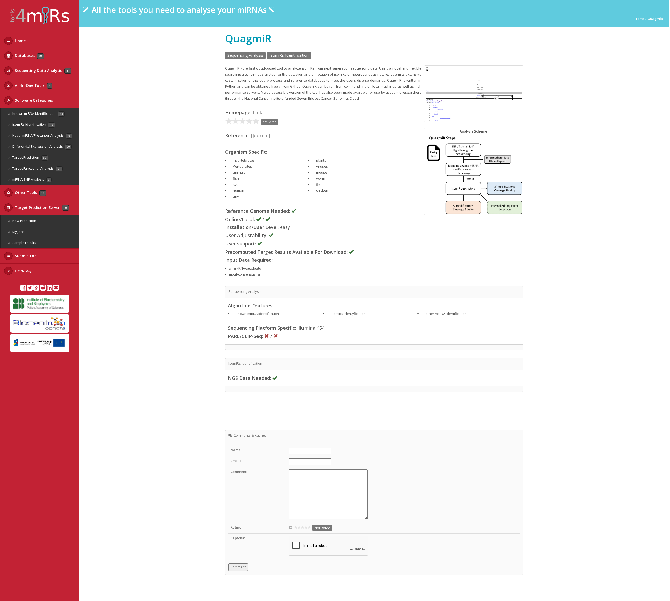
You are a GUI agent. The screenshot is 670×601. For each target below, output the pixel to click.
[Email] (56, 289)
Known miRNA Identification (37, 113)
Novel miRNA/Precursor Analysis (41, 135)
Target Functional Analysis (36, 168)
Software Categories (33, 100)
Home (20, 40)
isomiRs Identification (32, 124)
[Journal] (260, 135)
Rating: (236, 527)
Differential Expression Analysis (41, 146)
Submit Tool (26, 255)
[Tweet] (30, 289)
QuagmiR (655, 18)
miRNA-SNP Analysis (31, 179)
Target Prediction (29, 157)
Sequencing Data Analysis (41, 70)
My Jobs (18, 231)
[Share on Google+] (36, 289)
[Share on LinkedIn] (49, 289)
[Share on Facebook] (23, 289)
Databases (28, 55)
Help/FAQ (22, 270)
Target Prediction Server (40, 207)
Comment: (239, 471)
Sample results (24, 242)
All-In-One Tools (32, 85)
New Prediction (24, 220)
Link (257, 112)
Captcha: (238, 538)
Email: (236, 460)
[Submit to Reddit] (43, 289)
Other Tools (29, 192)
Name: (236, 450)
